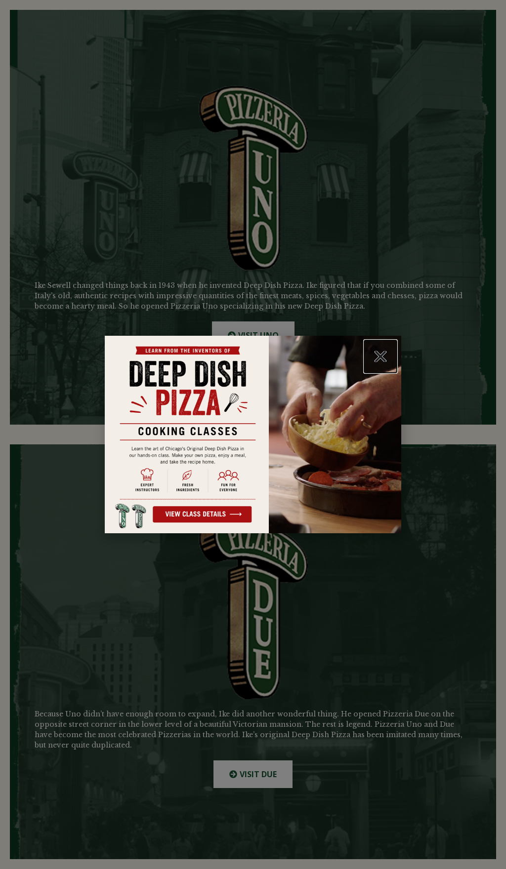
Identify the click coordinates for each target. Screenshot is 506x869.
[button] (380, 356)
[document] (253, 434)
